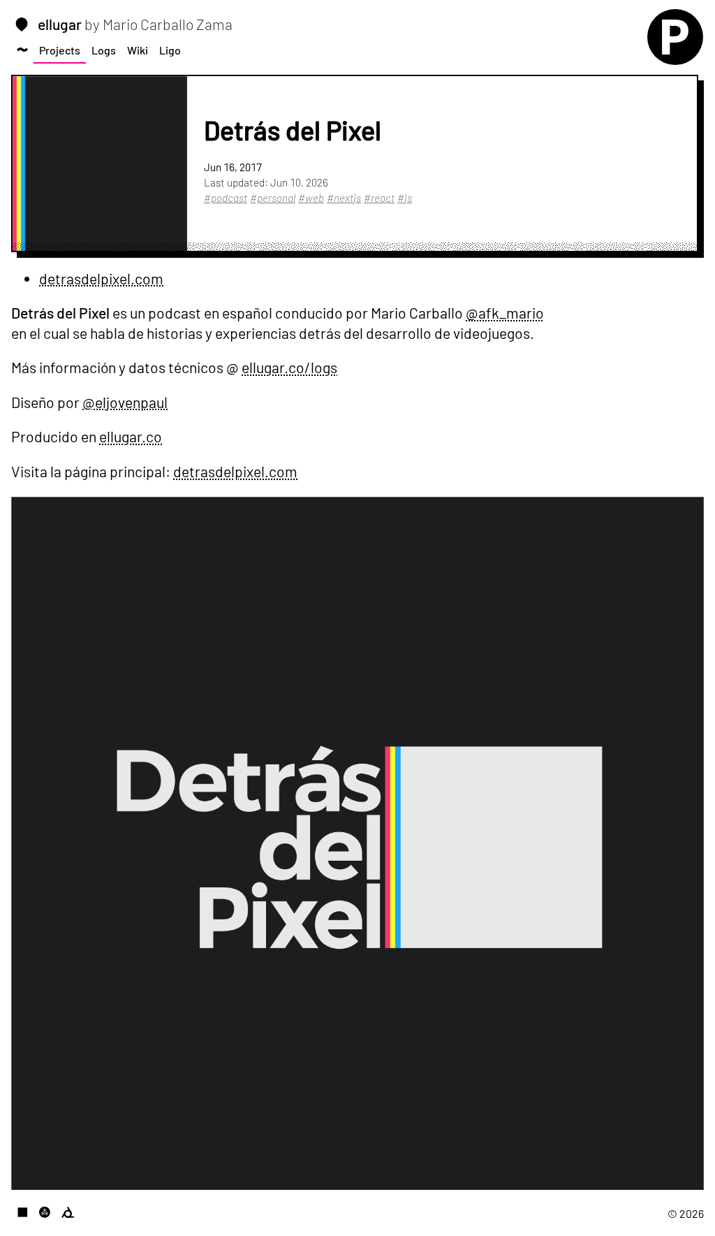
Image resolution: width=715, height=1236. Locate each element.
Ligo (170, 50)
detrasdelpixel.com (101, 278)
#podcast (225, 197)
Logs (103, 50)
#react (379, 197)
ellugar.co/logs (289, 367)
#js (404, 197)
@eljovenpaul (125, 402)
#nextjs (344, 197)
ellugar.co (130, 436)
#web (311, 197)
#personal (272, 197)
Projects (59, 50)
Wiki (137, 50)
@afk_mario (505, 312)
